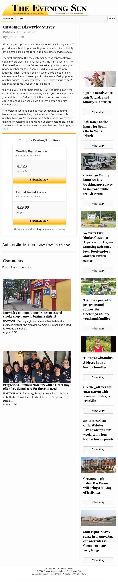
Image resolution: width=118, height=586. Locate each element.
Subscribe (8, 18)
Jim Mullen (26, 244)
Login (20, 18)
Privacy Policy (67, 568)
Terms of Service (52, 568)
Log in (40, 229)
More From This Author (54, 245)
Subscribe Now (39, 179)
